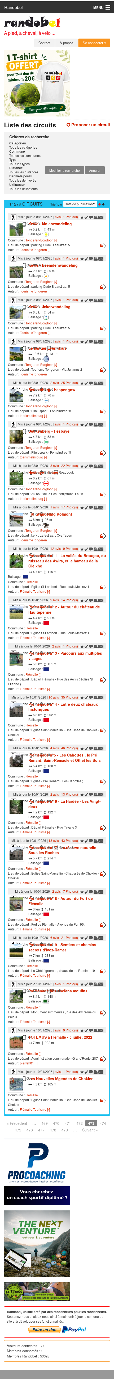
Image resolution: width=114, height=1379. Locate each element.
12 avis (55, 548)
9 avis (54, 599)
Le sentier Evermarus (47, 348)
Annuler (94, 170)
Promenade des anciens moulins (57, 990)
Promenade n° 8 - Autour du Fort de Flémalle (60, 901)
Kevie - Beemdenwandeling (53, 265)
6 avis (54, 937)
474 (103, 1123)
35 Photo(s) (69, 697)
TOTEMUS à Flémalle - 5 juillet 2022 (60, 1037)
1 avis (54, 507)
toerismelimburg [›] (33, 415)
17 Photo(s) (69, 507)
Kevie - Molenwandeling (50, 223)
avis (58, 216)
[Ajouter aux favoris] (82, 216)
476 (30, 1130)
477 (41, 1130)
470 (56, 1123)
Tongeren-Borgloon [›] (41, 240)
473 (91, 1123)
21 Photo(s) (69, 937)
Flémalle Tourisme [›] (35, 591)
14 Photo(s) (69, 599)
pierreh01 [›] (28, 1063)
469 (44, 1123)
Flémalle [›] (33, 581)
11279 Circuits (26, 204)
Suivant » (90, 1130)
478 (53, 1130)
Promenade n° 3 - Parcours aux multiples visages (65, 655)
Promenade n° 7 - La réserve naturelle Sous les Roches (62, 850)
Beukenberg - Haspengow (51, 389)
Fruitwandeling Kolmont (50, 514)
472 (79, 1123)
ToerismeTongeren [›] (35, 249)
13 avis (54, 840)
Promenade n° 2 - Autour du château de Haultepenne (64, 609)
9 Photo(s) (70, 548)
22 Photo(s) (69, 465)
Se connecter (93, 42)
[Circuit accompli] (86, 216)
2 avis (54, 382)
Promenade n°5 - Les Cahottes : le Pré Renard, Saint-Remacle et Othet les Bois (64, 757)
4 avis (54, 748)
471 (68, 1123)
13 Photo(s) (69, 794)
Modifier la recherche (64, 170)
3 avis (54, 465)
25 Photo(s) (69, 382)
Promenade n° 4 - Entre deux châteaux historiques (63, 706)
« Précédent (17, 1123)
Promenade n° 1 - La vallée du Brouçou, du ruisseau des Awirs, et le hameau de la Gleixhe (67, 561)
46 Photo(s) (69, 748)
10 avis (54, 697)
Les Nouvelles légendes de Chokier (60, 1078)
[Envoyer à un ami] (101, 216)
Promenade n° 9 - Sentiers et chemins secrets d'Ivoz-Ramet (62, 947)
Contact (44, 42)
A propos (66, 42)
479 (65, 1130)
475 (18, 1130)
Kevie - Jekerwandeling (49, 306)
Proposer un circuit (90, 125)
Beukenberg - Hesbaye (48, 431)
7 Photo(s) (70, 891)
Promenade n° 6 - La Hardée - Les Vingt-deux (64, 804)
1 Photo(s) (70, 216)
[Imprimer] (96, 216)
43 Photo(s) (69, 840)
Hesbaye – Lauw (43, 472)
